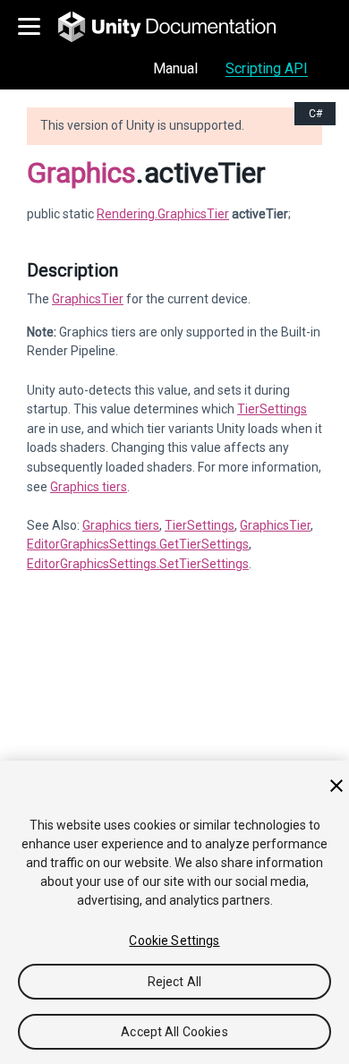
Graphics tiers (88, 487)
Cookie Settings (174, 940)
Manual (175, 68)
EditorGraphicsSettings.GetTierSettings (138, 544)
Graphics (81, 173)
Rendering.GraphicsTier (163, 214)
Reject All (174, 982)
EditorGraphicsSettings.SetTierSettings (138, 564)
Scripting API (267, 68)
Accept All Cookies (174, 1032)
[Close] (336, 785)
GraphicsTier (87, 299)
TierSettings (272, 409)
